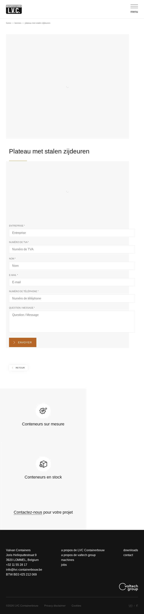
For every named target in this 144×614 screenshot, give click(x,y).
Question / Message (22, 308)
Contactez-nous (28, 512)
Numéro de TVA (19, 242)
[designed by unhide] (130, 605)
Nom (12, 258)
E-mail (13, 275)
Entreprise (17, 225)
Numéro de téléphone (24, 291)
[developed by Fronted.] (137, 605)
